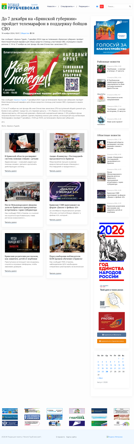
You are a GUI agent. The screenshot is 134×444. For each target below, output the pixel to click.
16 (123, 365)
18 (103, 368)
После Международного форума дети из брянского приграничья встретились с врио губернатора (21, 207)
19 (107, 368)
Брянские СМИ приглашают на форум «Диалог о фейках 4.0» (65, 206)
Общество (25, 33)
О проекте (60, 437)
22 (119, 368)
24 (99, 372)
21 (115, 368)
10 (98, 365)
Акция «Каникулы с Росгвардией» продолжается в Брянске (66, 157)
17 (98, 368)
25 (103, 372)
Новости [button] (51, 6)
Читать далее (11, 171)
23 (123, 368)
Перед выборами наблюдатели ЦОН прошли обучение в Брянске (66, 257)
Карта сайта (71, 437)
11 (102, 365)
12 (107, 365)
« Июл (100, 378)
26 (107, 372)
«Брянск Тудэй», (20, 100)
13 (111, 365)
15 (119, 365)
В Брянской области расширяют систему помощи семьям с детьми (21, 157)
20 (111, 368)
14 (115, 365)
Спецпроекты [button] (67, 6)
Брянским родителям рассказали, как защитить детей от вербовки (21, 257)
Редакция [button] (83, 6)
